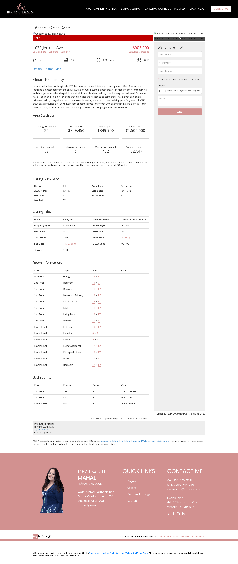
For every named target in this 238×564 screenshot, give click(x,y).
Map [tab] (58, 69)
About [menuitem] (202, 8)
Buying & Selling (130, 8)
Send (180, 111)
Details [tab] (37, 69)
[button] (221, 9)
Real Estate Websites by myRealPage (188, 536)
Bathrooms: (42, 377)
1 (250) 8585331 (42, 429)
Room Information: (47, 262)
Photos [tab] (48, 69)
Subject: (161, 85)
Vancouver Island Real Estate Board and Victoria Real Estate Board (135, 440)
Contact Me (221, 8)
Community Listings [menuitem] (105, 8)
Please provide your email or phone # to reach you (180, 79)
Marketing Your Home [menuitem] (157, 8)
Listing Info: (42, 211)
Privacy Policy (165, 536)
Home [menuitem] (88, 8)
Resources (179, 8)
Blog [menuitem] (193, 8)
